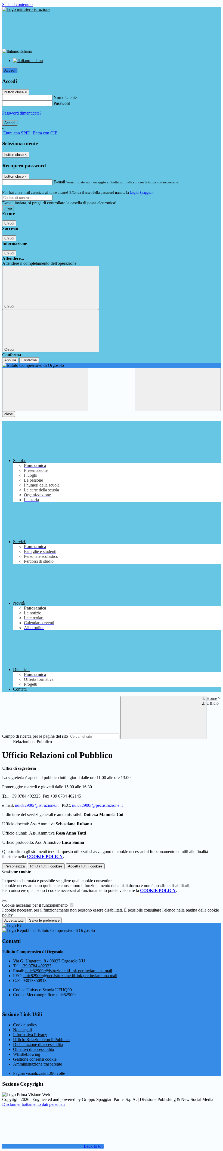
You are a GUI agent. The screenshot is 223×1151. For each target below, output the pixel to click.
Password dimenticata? (21, 113)
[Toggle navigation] (45, 389)
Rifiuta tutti (46, 866)
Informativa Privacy (30, 1034)
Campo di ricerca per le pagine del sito (35, 736)
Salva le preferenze (44, 920)
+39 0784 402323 (36, 966)
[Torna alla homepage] (111, 365)
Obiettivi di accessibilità (33, 1049)
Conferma (29, 360)
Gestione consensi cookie (35, 1059)
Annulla (10, 360)
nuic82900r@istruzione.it (36, 805)
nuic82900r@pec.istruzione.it (97, 805)
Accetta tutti (85, 866)
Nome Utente (65, 97)
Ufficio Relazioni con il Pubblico (41, 1039)
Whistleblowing (26, 1054)
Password (62, 103)
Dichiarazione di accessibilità (38, 1044)
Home (211, 698)
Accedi (9, 70)
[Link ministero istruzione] (26, 9)
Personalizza (14, 866)
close (8, 414)
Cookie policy (25, 1025)
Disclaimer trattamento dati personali (33, 1104)
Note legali (22, 1029)
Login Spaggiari (142, 192)
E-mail (59, 182)
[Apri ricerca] (178, 389)
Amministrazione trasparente (37, 1064)
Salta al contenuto (17, 4)
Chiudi (9, 223)
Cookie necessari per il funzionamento (35, 905)
